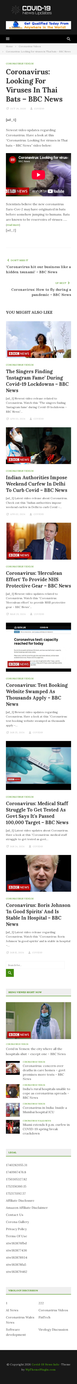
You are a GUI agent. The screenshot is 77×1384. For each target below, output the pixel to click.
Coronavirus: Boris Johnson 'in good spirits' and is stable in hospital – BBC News (38, 914)
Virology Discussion (53, 1329)
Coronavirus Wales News (37, 1120)
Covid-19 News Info (45, 1364)
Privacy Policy (16, 1229)
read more (13, 225)
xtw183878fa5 (16, 1264)
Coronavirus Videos (20, 63)
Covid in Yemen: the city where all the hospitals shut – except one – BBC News (36, 1051)
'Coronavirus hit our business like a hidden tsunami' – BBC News (38, 269)
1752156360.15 (16, 1186)
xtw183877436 (16, 1250)
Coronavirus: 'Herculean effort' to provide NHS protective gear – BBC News (38, 579)
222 (41, 1303)
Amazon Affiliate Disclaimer (27, 1208)
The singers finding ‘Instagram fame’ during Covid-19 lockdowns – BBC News (37, 381)
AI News (12, 1310)
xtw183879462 (16, 1272)
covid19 (39, 108)
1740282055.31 (16, 1165)
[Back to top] (66, 1373)
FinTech (44, 1317)
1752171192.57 (16, 1193)
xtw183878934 (16, 1257)
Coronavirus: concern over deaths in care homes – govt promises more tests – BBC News (44, 1072)
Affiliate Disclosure (20, 1200)
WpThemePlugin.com (40, 1369)
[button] (7, 39)
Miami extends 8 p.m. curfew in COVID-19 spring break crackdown (46, 1129)
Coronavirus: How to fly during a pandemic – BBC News (41, 292)
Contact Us (14, 1215)
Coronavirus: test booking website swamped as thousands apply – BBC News (37, 694)
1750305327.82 (16, 1179)
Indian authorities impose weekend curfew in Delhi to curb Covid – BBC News (36, 484)
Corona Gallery (17, 1222)
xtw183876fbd (16, 1243)
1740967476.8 (16, 1172)
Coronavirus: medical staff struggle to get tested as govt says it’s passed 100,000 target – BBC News (37, 813)
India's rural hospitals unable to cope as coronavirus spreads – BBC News (46, 1093)
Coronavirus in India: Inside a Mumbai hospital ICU (45, 1110)
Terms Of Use (16, 1236)
